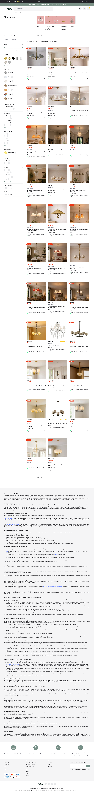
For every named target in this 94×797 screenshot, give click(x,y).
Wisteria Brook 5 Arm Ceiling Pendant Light (78, 425)
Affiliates (50, 766)
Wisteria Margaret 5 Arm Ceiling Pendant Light (34, 425)
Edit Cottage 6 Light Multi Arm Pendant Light (79, 347)
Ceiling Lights (11, 12)
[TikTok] (45, 784)
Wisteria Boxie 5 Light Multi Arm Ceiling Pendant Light (57, 269)
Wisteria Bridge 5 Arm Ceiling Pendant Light (57, 464)
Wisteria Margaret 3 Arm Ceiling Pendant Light (34, 347)
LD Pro (27, 770)
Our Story (50, 762)
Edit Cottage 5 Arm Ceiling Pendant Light (57, 423)
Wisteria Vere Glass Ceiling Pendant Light (56, 150)
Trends (27, 771)
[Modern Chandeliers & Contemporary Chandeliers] (48, 20)
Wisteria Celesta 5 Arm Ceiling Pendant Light (36, 73)
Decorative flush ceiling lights (12, 664)
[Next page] (87, 477)
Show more (6, 65)
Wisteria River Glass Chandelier (77, 151)
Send (88, 765)
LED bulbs (6, 566)
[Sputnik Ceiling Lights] (56, 20)
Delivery (5, 766)
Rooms (27, 775)
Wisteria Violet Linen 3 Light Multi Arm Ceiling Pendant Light (35, 230)
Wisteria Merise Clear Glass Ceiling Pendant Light (35, 191)
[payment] (14, 774)
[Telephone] (80, 8)
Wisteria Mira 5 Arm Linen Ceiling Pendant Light (55, 112)
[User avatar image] (84, 8)
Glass (7, 551)
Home (5, 12)
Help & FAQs (6, 762)
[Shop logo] (9, 9)
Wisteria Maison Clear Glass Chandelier (36, 464)
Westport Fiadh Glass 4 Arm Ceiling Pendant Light (56, 386)
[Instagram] (52, 784)
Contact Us (6, 764)
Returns (5, 768)
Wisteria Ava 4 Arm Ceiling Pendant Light (36, 385)
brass (56, 554)
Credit (27, 773)
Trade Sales (28, 768)
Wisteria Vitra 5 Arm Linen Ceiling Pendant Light (56, 189)
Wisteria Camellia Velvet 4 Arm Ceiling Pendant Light (57, 230)
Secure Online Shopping (31, 762)
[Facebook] (49, 784)
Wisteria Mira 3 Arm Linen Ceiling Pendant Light (34, 112)
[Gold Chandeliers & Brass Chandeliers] (64, 20)
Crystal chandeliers (8, 518)
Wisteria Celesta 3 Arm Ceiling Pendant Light (79, 111)
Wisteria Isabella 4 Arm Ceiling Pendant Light (79, 73)
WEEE (5, 770)
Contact (88, 1)
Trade (83, 1)
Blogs (49, 764)
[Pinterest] (55, 784)
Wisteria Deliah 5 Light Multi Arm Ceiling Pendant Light (36, 151)
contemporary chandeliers (13, 524)
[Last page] (89, 477)
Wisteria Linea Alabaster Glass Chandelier (34, 269)
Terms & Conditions (30, 764)
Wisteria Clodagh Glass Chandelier (78, 385)
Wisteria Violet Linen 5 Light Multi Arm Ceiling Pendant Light (57, 73)
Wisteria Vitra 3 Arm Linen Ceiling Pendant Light (77, 268)
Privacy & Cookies (30, 766)
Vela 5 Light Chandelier (53, 345)
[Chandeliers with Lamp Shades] (40, 20)
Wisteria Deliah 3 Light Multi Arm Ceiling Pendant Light (79, 230)
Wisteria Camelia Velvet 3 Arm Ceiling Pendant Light (78, 191)
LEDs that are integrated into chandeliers (52, 586)
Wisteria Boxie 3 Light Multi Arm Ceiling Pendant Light (36, 308)
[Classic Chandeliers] (72, 20)
